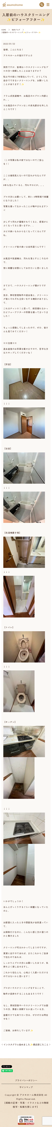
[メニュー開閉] (48, 4)
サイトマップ (26, 1087)
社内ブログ (16, 29)
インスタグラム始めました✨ (18, 1044)
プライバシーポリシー (26, 1080)
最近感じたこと (41, 1044)
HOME (3, 29)
